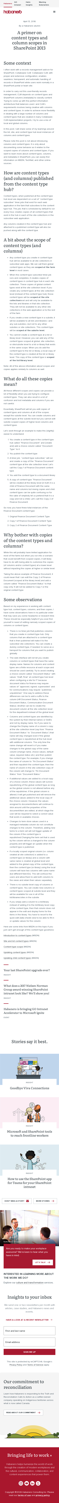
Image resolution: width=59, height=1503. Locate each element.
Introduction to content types (17, 935)
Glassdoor (38, 1483)
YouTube (26, 1483)
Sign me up (29, 1352)
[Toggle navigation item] (54, 12)
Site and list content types (16, 941)
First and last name (15, 1330)
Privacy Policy (16, 1364)
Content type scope (13, 946)
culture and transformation (30, 1282)
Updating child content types (17, 958)
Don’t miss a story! (14, 1201)
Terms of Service (35, 1364)
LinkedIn (32, 1483)
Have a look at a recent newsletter (27, 1320)
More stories (43, 1201)
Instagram (21, 1483)
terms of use (24, 1495)
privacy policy (43, 1495)
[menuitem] (8, 3)
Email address (12, 1342)
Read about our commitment (21, 1412)
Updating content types (15, 952)
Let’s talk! (40, 1262)
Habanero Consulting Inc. (13, 11)
